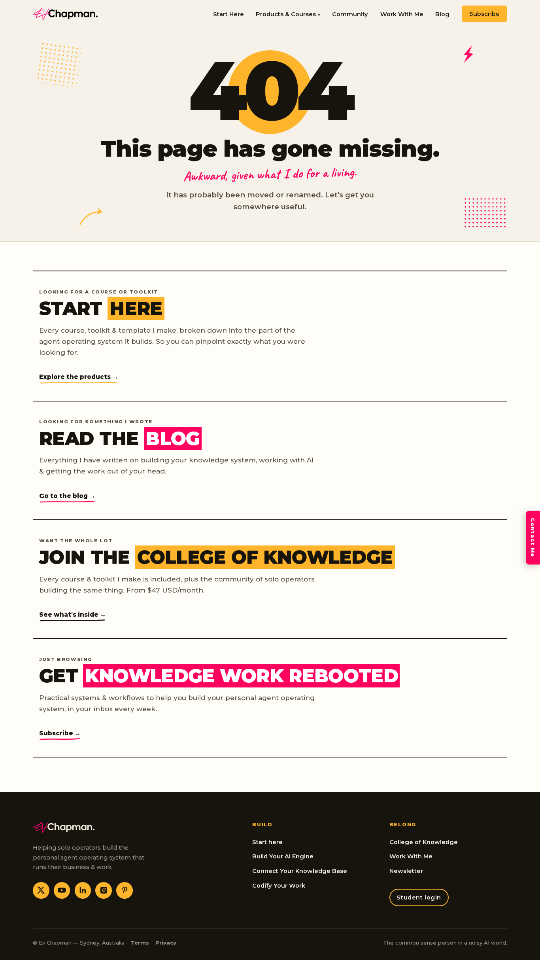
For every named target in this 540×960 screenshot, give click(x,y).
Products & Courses (286, 14)
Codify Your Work (278, 885)
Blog (442, 14)
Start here (267, 842)
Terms (140, 942)
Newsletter (406, 871)
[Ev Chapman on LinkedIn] (83, 890)
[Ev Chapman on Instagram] (103, 890)
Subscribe (484, 13)
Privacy (165, 942)
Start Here (228, 14)
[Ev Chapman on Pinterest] (124, 890)
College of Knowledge (423, 842)
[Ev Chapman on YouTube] (62, 890)
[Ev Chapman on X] (41, 890)
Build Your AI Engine (282, 856)
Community (350, 14)
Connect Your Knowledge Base (299, 871)
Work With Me (401, 14)
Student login (419, 897)
